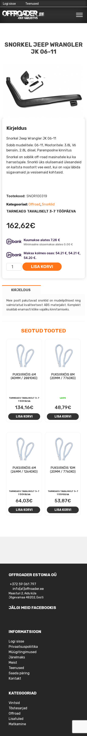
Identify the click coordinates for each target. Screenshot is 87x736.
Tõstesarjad (18, 708)
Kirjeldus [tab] (21, 290)
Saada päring (19, 673)
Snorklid (48, 204)
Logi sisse (9, 4)
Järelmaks (17, 657)
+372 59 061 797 (23, 584)
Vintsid (14, 703)
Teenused (32, 4)
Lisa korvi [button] (24, 416)
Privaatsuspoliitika (23, 647)
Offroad (34, 204)
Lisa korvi (42, 266)
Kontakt (15, 678)
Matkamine (17, 724)
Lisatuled (16, 719)
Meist (13, 663)
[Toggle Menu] (79, 15)
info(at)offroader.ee (28, 589)
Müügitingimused (23, 652)
